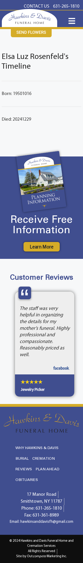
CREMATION (43, 500)
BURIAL (22, 500)
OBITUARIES (26, 521)
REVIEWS (23, 511)
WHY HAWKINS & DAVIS (37, 490)
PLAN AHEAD (47, 511)
